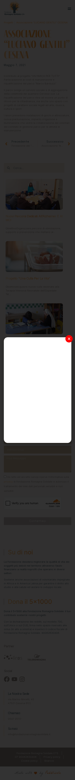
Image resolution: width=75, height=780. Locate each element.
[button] (69, 338)
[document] (37, 390)
